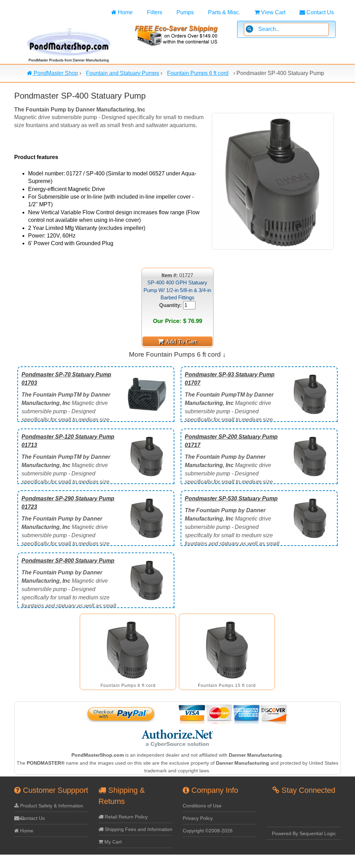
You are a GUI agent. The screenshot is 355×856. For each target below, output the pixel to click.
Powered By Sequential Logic (304, 833)
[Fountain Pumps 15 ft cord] (227, 649)
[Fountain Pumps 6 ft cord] (128, 649)
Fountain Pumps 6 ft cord (128, 685)
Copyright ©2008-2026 (208, 830)
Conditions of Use (202, 805)
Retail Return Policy (125, 817)
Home (124, 12)
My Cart (112, 842)
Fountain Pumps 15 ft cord (227, 685)
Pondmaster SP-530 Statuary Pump (231, 498)
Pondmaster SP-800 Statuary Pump (67, 561)
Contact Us (319, 12)
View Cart (272, 12)
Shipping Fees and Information (137, 829)
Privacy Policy (198, 818)
